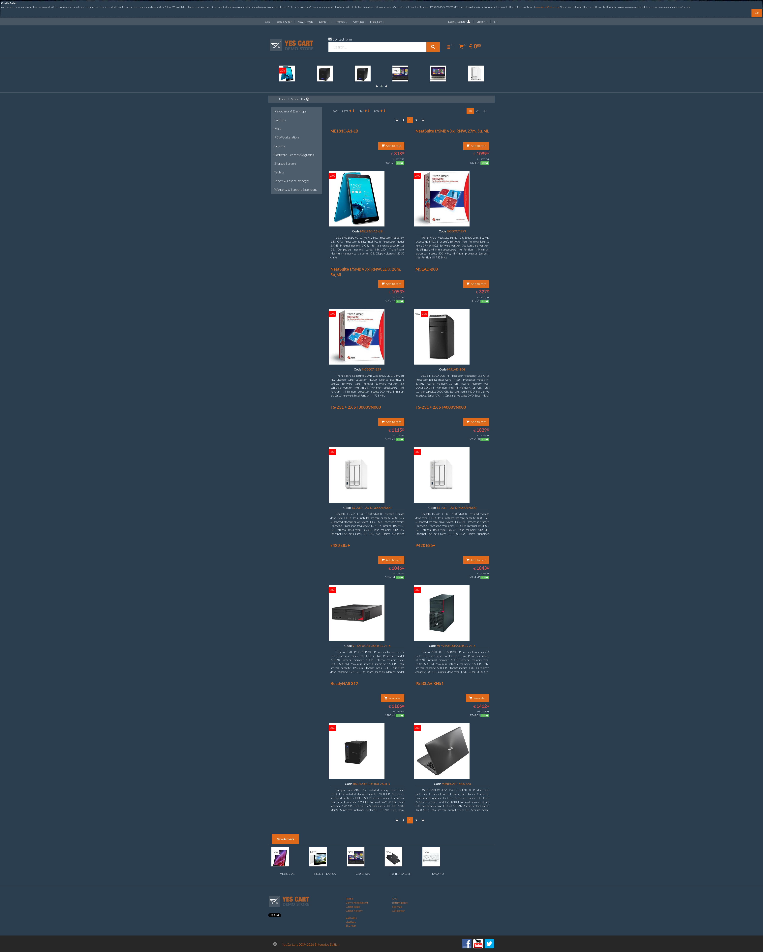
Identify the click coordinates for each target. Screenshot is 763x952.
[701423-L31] (400, 73)
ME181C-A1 (287, 873)
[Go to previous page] (403, 120)
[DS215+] (325, 73)
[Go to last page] (422, 120)
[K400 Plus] (431, 858)
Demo (323, 21)
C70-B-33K (363, 873)
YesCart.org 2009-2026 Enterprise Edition (310, 944)
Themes (340, 21)
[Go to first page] (396, 120)
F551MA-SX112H (400, 873)
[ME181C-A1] (476, 73)
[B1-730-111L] (287, 73)
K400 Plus (438, 873)
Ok (757, 13)
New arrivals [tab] (285, 839)
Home (282, 99)
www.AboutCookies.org (547, 7)
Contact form (342, 39)
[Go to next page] (416, 120)
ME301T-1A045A (325, 873)
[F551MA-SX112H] (393, 858)
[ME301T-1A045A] (318, 858)
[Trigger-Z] (438, 73)
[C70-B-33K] (356, 858)
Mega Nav (376, 21)
